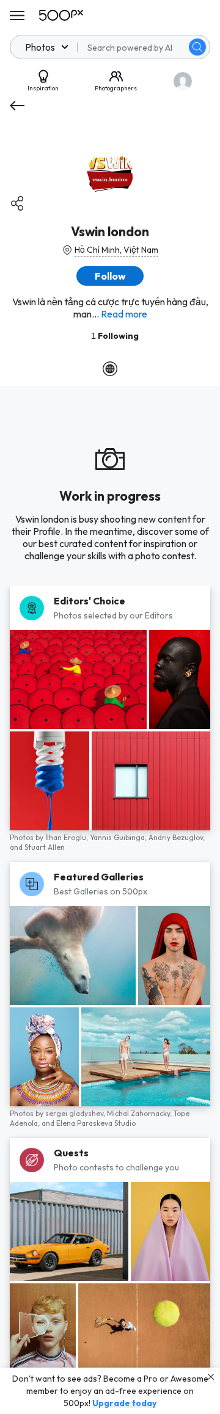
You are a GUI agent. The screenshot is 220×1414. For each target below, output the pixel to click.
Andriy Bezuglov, (176, 837)
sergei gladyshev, (76, 1113)
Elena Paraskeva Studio (96, 1123)
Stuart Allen (44, 847)
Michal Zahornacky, (140, 1113)
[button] (197, 47)
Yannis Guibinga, (119, 837)
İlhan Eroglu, (67, 837)
